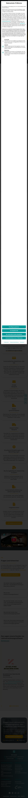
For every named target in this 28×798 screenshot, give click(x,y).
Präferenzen (6, 342)
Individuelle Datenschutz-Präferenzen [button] (14, 338)
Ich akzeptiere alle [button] (14, 330)
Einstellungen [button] (22, 23)
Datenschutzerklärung (6, 21)
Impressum (22, 342)
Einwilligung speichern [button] (14, 326)
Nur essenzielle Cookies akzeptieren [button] (14, 334)
